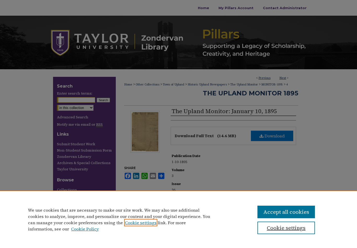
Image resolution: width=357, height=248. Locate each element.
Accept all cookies (286, 212)
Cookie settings (141, 223)
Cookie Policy (85, 229)
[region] (178, 219)
